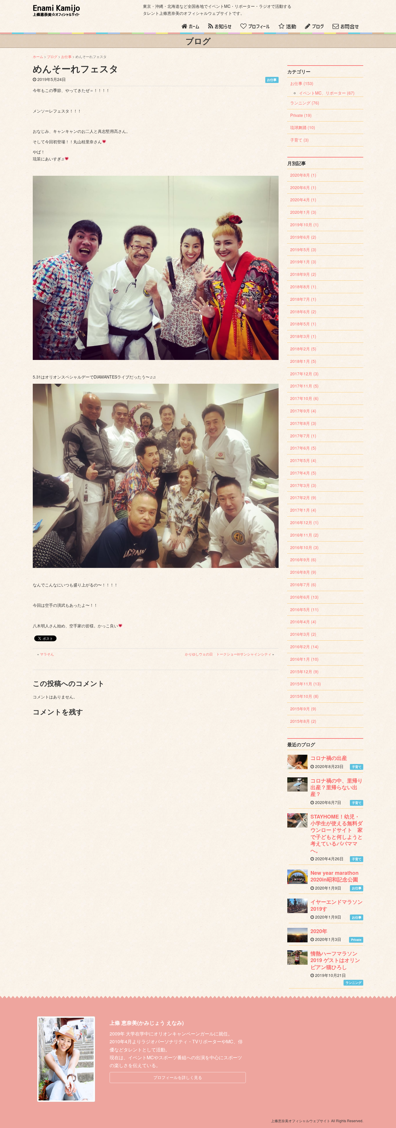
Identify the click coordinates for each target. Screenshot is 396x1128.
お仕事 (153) (301, 83)
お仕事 (66, 56)
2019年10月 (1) (304, 224)
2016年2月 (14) (304, 646)
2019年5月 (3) (303, 249)
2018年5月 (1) (303, 324)
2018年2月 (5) (303, 349)
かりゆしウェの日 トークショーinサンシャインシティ (228, 653)
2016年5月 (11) (304, 609)
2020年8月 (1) (303, 175)
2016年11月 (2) (304, 535)
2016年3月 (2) (303, 634)
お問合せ (349, 26)
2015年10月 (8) (304, 696)
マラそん (47, 653)
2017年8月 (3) (303, 423)
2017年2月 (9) (303, 497)
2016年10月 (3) (304, 547)
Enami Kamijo (56, 10)
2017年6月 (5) (303, 448)
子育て (357, 767)
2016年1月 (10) (304, 659)
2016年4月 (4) (303, 621)
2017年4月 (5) (303, 473)
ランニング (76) (304, 103)
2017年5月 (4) (303, 460)
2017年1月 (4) (303, 510)
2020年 (318, 931)
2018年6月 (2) (303, 311)
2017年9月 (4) (303, 411)
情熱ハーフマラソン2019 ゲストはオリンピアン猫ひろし (335, 960)
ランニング (354, 982)
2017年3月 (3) (303, 485)
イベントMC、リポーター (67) (327, 93)
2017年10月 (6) (304, 398)
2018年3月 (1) (303, 336)
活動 (291, 26)
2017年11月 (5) (304, 386)
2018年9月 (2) (303, 274)
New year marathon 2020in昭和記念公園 (334, 876)
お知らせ (223, 26)
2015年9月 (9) (303, 708)
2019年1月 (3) (303, 262)
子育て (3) (299, 140)
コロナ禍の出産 (328, 758)
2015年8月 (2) (303, 721)
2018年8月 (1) (303, 286)
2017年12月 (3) (304, 373)
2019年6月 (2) (303, 237)
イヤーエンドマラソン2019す (336, 905)
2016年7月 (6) (303, 584)
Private (356, 939)
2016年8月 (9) (303, 572)
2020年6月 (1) (303, 187)
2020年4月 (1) (303, 199)
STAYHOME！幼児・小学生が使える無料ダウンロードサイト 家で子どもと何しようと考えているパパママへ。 (336, 833)
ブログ (318, 26)
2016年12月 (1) (304, 522)
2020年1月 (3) (303, 212)
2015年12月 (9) (304, 671)
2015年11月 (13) (305, 684)
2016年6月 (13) (304, 597)
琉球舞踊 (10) (302, 127)
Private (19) (301, 115)
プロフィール (259, 26)
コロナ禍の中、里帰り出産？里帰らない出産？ (336, 787)
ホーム (194, 26)
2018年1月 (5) (303, 361)
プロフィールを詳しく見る (177, 1077)
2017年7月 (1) (303, 436)
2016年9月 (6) (303, 559)
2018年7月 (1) (303, 299)
